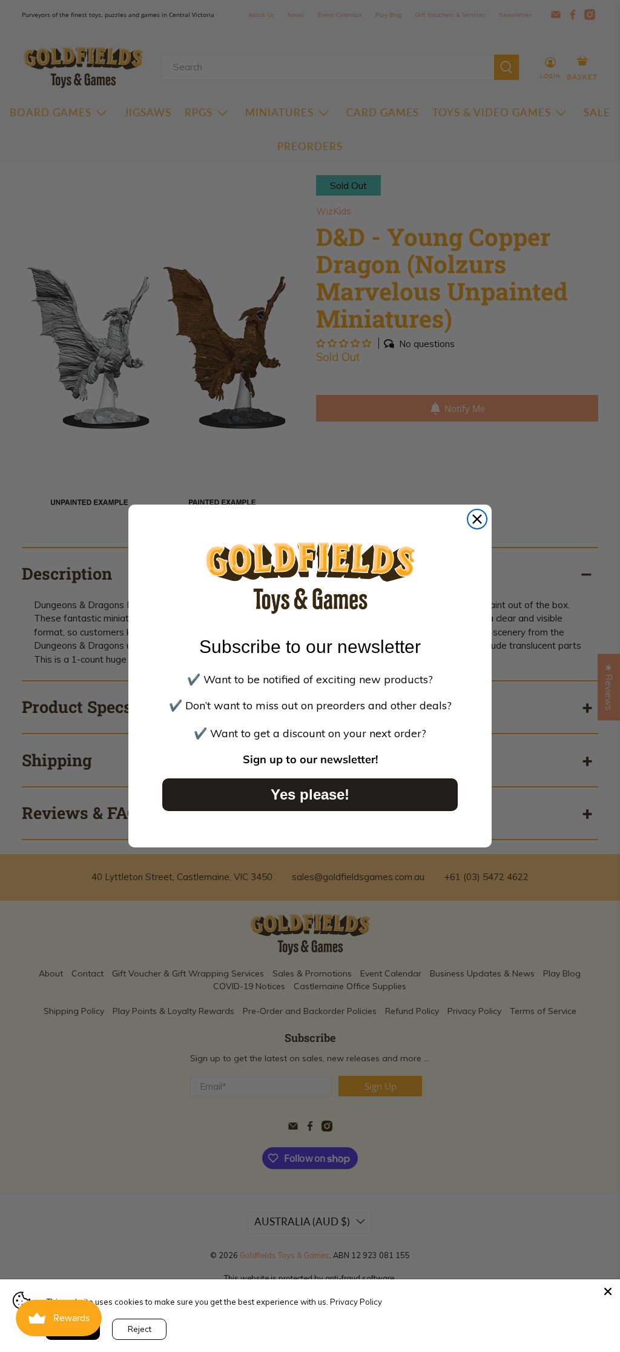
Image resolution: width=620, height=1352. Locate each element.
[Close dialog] (477, 519)
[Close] (608, 1291)
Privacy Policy (356, 1302)
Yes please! (310, 794)
